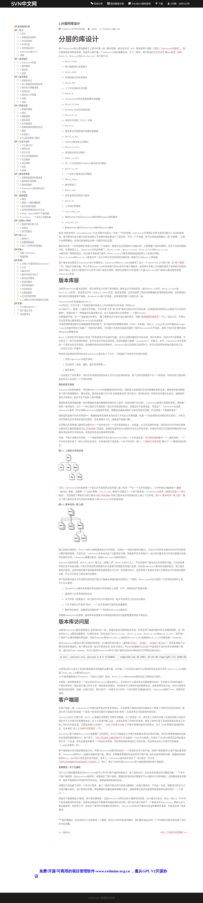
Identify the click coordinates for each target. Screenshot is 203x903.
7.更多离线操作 (27, 285)
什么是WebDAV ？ (28, 307)
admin (94, 29)
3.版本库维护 (26, 185)
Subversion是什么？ (29, 52)
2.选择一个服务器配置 (30, 203)
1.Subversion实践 (28, 62)
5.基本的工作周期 (28, 95)
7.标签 (23, 167)
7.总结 (23, 102)
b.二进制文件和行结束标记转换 (34, 300)
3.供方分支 (25, 152)
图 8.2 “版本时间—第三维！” (169, 495)
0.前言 (23, 34)
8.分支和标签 (26, 289)
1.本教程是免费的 (28, 37)
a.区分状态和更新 (28, 296)
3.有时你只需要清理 (29, 87)
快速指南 (24, 256)
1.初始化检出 (26, 80)
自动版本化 (25, 314)
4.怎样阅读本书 (27, 48)
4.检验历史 (25, 91)
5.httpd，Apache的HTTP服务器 (34, 213)
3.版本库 (24, 70)
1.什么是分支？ (27, 145)
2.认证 (23, 267)
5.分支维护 (25, 159)
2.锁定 (23, 113)
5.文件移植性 (26, 123)
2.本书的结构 (26, 41)
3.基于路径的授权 (28, 206)
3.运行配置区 (26, 231)
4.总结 (23, 73)
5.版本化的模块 (27, 278)
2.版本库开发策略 (28, 181)
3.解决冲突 (25, 271)
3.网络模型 (25, 116)
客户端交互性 (26, 310)
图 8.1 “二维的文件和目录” (149, 441)
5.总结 (23, 192)
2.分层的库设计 (27, 242)
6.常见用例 (25, 163)
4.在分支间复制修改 (29, 156)
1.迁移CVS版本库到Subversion (34, 264)
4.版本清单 (25, 120)
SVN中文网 (24, 4)
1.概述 (23, 199)
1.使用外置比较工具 (29, 224)
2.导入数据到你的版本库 (31, 84)
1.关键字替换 (26, 109)
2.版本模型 (25, 66)
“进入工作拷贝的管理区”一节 (86, 728)
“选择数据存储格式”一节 (152, 316)
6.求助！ (24, 98)
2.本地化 (24, 228)
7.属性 (23, 131)
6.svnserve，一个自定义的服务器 (35, 217)
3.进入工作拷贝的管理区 (31, 246)
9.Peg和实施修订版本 (30, 138)
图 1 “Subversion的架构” (168, 48)
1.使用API (24, 239)
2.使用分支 (25, 149)
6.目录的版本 (26, 282)
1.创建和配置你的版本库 (31, 177)
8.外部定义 (25, 134)
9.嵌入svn (116, 29)
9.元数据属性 (26, 292)
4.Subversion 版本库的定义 (32, 188)
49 (130, 487)
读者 (22, 55)
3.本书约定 (25, 44)
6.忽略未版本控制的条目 (31, 127)
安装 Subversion (27, 253)
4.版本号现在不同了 (29, 274)
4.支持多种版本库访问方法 (32, 210)
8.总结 (23, 170)
